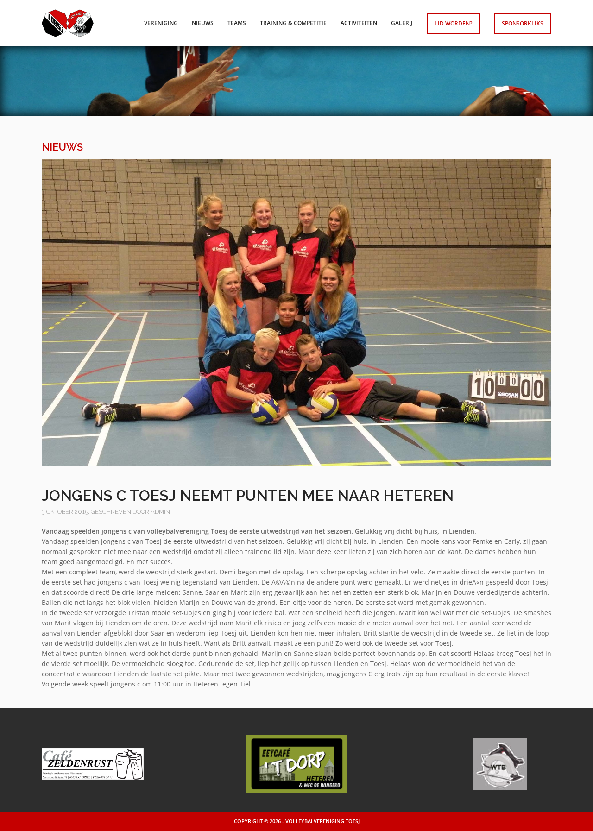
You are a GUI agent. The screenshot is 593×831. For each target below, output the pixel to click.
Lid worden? (453, 23)
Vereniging (161, 23)
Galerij (402, 23)
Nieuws (203, 23)
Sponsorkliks (522, 23)
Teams (236, 23)
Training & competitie (293, 23)
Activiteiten (359, 23)
